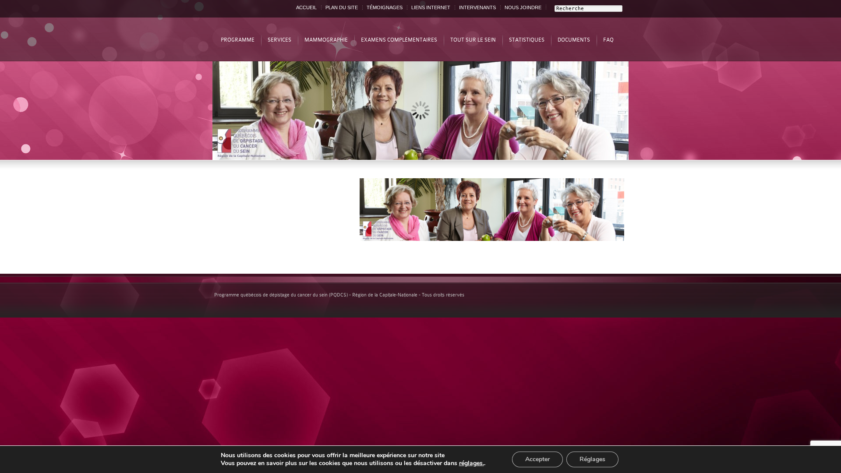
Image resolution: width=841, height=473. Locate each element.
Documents (574, 40)
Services (279, 40)
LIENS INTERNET (430, 7)
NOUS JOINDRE (523, 7)
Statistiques (526, 40)
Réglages (592, 459)
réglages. (471, 463)
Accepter (537, 459)
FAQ (608, 40)
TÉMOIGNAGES (385, 7)
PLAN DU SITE (341, 7)
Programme (237, 40)
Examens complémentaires (399, 40)
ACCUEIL (306, 7)
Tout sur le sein (473, 40)
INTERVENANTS (477, 7)
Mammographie (326, 40)
